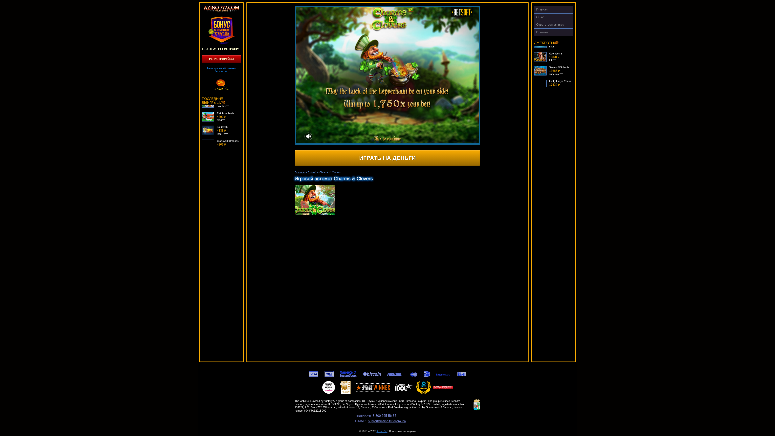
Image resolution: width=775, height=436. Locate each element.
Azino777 (382, 431)
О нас (540, 17)
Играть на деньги (387, 158)
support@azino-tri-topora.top (387, 421)
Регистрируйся (221, 59)
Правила (542, 32)
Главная (542, 9)
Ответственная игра (550, 24)
